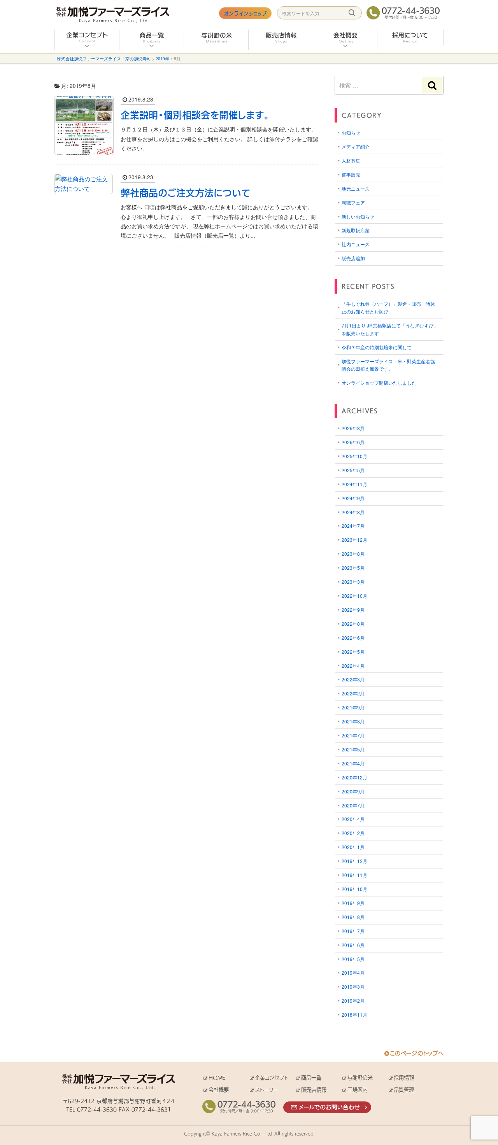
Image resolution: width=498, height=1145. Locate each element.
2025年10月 (354, 456)
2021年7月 (353, 735)
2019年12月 (354, 861)
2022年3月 (353, 679)
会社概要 (219, 1089)
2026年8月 (353, 428)
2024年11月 (354, 484)
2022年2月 (353, 693)
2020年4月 (353, 819)
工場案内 (357, 1089)
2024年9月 (353, 498)
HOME (217, 1077)
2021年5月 (353, 749)
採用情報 (404, 1077)
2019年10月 (354, 889)
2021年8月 (353, 721)
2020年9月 (353, 791)
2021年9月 (353, 707)
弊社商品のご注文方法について (185, 192)
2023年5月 (353, 567)
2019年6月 (353, 945)
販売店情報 (313, 1089)
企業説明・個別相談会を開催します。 (195, 114)
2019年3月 (353, 986)
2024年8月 (353, 512)
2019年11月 (354, 875)
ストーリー (266, 1089)
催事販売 (351, 174)
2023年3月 (353, 581)
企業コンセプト (272, 1077)
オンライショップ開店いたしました (379, 382)
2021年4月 (353, 763)
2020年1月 (353, 847)
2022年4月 (353, 665)
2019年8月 (353, 917)
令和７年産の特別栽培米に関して (377, 347)
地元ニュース (356, 188)
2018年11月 (354, 1014)
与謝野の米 (360, 1077)
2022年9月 (353, 609)
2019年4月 (353, 972)
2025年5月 (353, 470)
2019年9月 (353, 903)
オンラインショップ (245, 13)
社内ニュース (356, 244)
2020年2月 (353, 833)
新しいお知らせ (358, 216)
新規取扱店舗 (356, 230)
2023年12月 (354, 539)
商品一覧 (311, 1077)
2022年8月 (353, 623)
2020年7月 (353, 805)
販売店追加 (353, 258)
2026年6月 (353, 442)
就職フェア (353, 202)
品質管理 (404, 1089)
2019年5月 (353, 959)
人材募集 (351, 160)
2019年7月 (353, 931)
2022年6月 (353, 637)
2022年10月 (354, 595)
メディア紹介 (356, 146)
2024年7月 (353, 525)
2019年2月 (353, 1000)
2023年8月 (353, 553)
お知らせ (351, 132)
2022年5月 (353, 651)
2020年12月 (354, 777)
